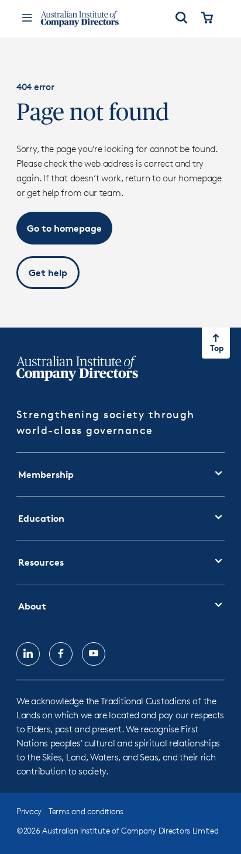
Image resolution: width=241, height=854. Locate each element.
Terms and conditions (86, 811)
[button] (64, 228)
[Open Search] (181, 19)
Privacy (29, 811)
